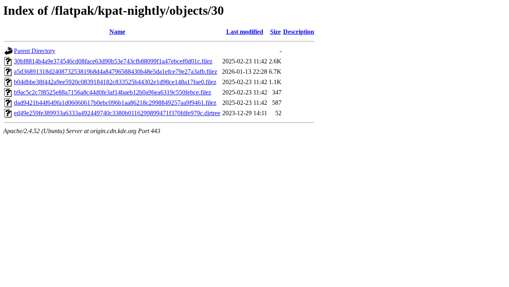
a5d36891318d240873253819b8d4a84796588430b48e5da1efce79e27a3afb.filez (115, 71)
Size (275, 31)
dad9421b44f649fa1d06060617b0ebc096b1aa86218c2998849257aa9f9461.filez (115, 102)
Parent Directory (34, 50)
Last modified (244, 31)
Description (298, 31)
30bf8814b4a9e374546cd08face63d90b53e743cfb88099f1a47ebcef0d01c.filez (113, 61)
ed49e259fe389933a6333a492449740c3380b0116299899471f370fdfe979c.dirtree (117, 113)
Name (117, 31)
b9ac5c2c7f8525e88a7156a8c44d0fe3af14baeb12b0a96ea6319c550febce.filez (112, 92)
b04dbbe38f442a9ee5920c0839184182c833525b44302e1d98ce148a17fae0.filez (115, 82)
